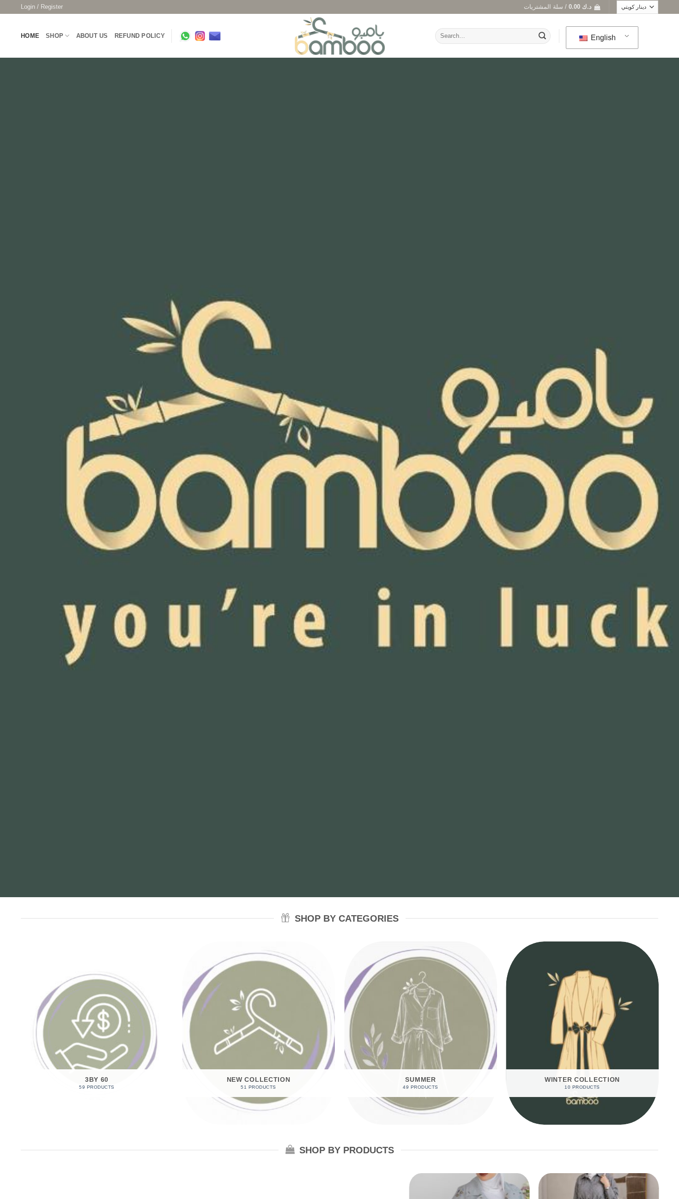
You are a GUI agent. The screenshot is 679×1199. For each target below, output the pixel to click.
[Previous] (21, 1037)
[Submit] (542, 36)
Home (30, 35)
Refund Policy (140, 35)
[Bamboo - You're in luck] (340, 36)
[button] (42, 7)
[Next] (658, 1037)
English (602, 38)
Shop (54, 35)
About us (92, 35)
